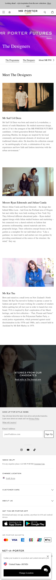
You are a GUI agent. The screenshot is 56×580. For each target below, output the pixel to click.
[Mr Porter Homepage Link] (28, 12)
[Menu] (3, 12)
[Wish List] (9, 12)
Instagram (21, 450)
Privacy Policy (34, 418)
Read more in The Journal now (28, 379)
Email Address (8, 428)
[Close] (48, 556)
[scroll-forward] (53, 60)
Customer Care (39, 464)
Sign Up (49, 434)
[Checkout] (51, 12)
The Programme (12, 60)
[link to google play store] (35, 524)
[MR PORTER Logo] (13, 551)
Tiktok (34, 450)
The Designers (29, 60)
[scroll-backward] (3, 60)
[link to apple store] (12, 524)
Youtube (28, 450)
